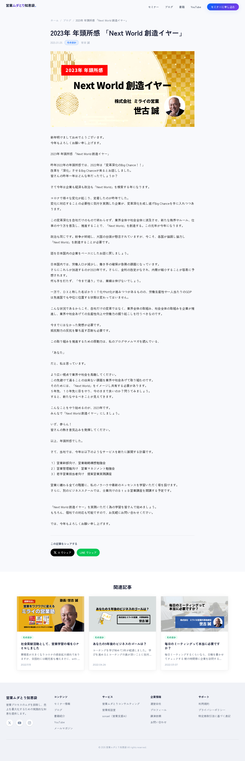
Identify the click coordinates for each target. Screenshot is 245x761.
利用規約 (203, 704)
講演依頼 (155, 716)
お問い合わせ (158, 722)
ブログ (169, 7)
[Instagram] (29, 722)
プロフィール (158, 710)
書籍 (182, 7)
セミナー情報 (62, 704)
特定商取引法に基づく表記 (214, 716)
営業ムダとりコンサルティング (121, 704)
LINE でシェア (88, 552)
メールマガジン (63, 728)
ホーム (55, 20)
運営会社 (155, 704)
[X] (9, 722)
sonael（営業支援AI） (115, 716)
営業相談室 (109, 710)
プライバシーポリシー (211, 710)
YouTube (196, 7)
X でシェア (64, 552)
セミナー (153, 7)
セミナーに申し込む (223, 7)
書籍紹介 (59, 716)
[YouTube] (19, 722)
